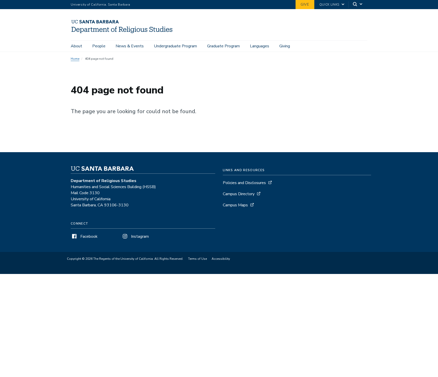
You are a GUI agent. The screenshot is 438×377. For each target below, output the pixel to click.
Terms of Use (197, 259)
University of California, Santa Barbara (100, 5)
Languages (259, 46)
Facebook (88, 236)
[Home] (124, 33)
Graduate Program (223, 46)
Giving (284, 46)
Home (75, 59)
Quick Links (329, 5)
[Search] (358, 4)
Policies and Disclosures (244, 183)
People (98, 46)
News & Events (130, 46)
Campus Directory (238, 194)
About (76, 46)
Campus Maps (235, 205)
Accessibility (221, 259)
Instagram (139, 236)
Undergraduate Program (175, 46)
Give (305, 4)
